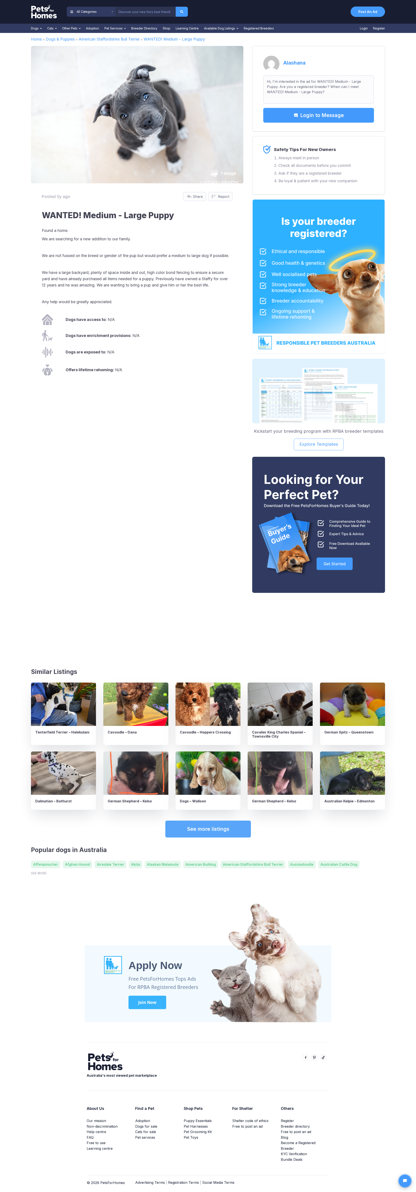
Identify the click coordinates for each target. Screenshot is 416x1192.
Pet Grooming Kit (198, 1132)
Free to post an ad (247, 1126)
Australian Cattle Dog (338, 864)
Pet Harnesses (196, 1126)
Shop (166, 28)
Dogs (35, 28)
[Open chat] (405, 1181)
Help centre (96, 1132)
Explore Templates (318, 444)
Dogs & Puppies (60, 39)
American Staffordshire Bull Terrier (109, 39)
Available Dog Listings (220, 28)
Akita (135, 864)
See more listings (208, 829)
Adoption (92, 28)
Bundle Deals (291, 1159)
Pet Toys (191, 1137)
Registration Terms (183, 1182)
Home (36, 39)
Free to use (96, 1143)
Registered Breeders (259, 28)
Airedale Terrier (110, 864)
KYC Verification (294, 1154)
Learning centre (100, 1148)
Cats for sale (145, 1132)
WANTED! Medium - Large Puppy (174, 39)
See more (38, 873)
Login (364, 28)
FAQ (90, 1137)
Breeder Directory (144, 28)
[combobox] (145, 12)
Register (379, 28)
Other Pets (70, 28)
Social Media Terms (218, 1182)
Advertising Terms (150, 1182)
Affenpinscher (45, 864)
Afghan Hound (77, 864)
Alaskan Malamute (163, 864)
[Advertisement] (318, 628)
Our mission (96, 1121)
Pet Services (114, 28)
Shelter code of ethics (250, 1121)
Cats (50, 28)
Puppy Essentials (198, 1121)
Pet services (145, 1137)
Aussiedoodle (302, 864)
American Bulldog (200, 864)
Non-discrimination (102, 1126)
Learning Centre (187, 28)
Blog (284, 1137)
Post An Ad (367, 12)
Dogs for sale (146, 1126)
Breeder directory (295, 1126)
